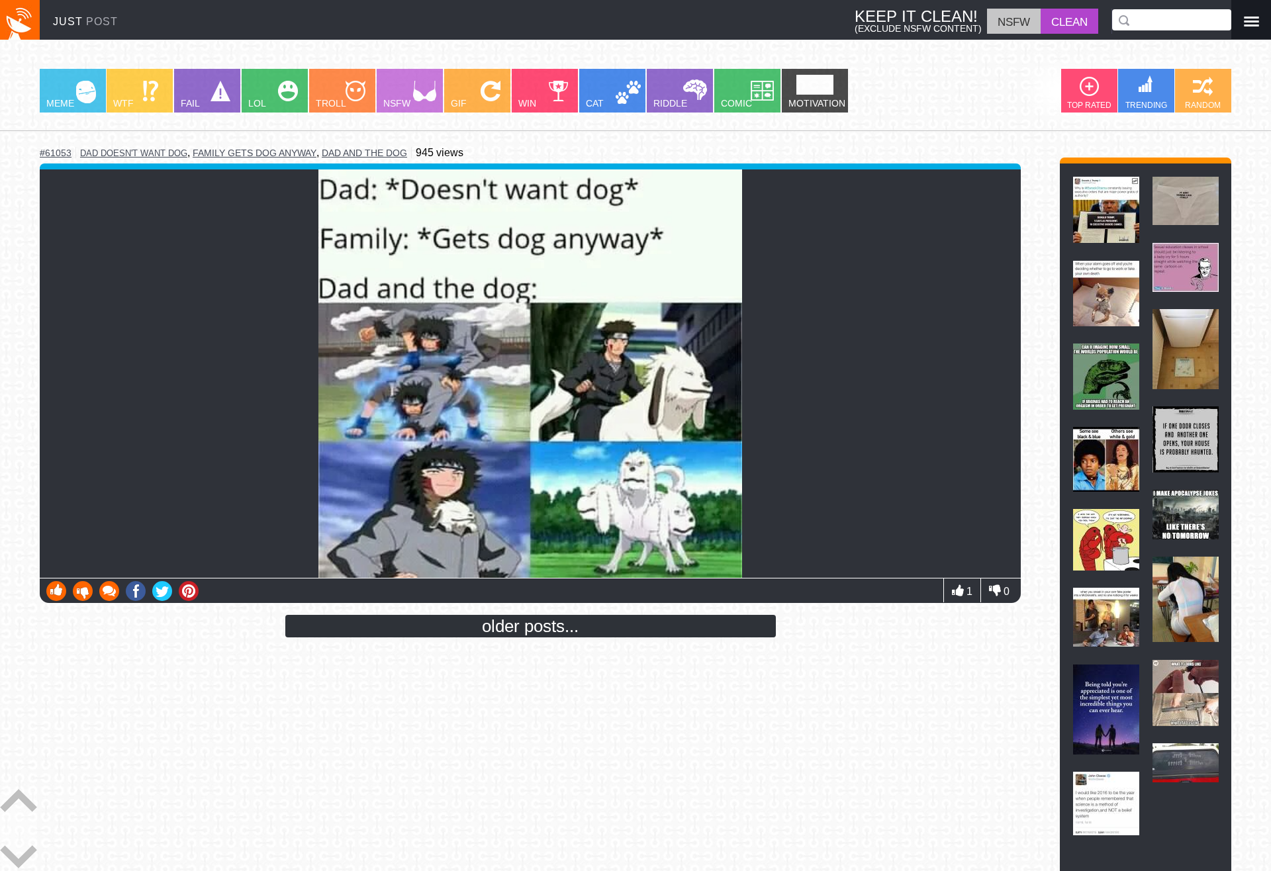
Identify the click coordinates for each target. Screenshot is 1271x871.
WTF (123, 103)
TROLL (331, 103)
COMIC (736, 103)
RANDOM (1203, 105)
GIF (459, 103)
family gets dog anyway (254, 153)
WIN (527, 103)
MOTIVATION (816, 103)
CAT (595, 103)
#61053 (55, 153)
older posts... (530, 626)
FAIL (190, 103)
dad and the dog (364, 153)
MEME (60, 103)
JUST (85, 21)
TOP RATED (1089, 105)
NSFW (396, 103)
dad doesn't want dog (133, 153)
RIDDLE (670, 103)
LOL (257, 103)
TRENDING (1146, 105)
